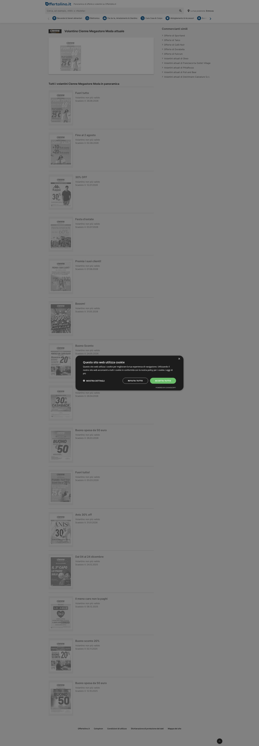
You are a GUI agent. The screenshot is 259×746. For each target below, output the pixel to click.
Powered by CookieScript (166, 388)
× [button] (179, 359)
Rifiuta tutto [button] (135, 380)
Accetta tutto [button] (163, 380)
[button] (94, 380)
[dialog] (129, 373)
